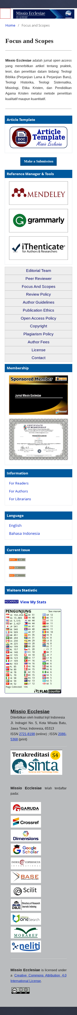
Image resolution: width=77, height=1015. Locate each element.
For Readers (19, 483)
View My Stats (33, 601)
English (15, 525)
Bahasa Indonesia (24, 533)
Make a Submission (38, 161)
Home (10, 25)
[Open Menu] (5, 13)
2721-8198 (27, 734)
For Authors (18, 491)
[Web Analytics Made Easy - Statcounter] (11, 602)
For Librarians (20, 499)
